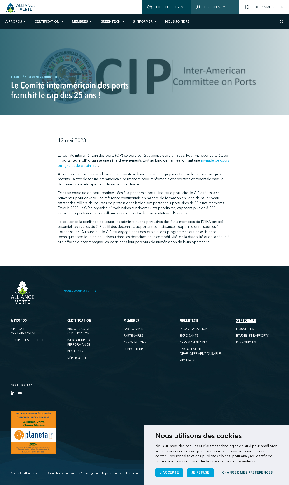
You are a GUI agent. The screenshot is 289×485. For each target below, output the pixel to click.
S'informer (143, 21)
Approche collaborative (23, 331)
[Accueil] (21, 8)
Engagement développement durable (200, 351)
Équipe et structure (27, 340)
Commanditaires (194, 342)
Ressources (246, 342)
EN (282, 7)
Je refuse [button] (200, 472)
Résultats (75, 351)
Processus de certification (78, 331)
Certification (47, 21)
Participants (134, 329)
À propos (13, 21)
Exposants (189, 336)
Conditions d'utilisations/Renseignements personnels (84, 473)
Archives (187, 360)
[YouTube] (20, 393)
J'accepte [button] (169, 472)
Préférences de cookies (142, 473)
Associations (135, 342)
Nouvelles (245, 329)
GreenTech (110, 21)
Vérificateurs (78, 358)
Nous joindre (22, 385)
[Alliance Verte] (22, 292)
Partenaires (133, 336)
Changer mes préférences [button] (247, 472)
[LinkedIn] (12, 393)
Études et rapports (252, 336)
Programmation (194, 329)
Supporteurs (134, 349)
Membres (80, 21)
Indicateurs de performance (79, 342)
